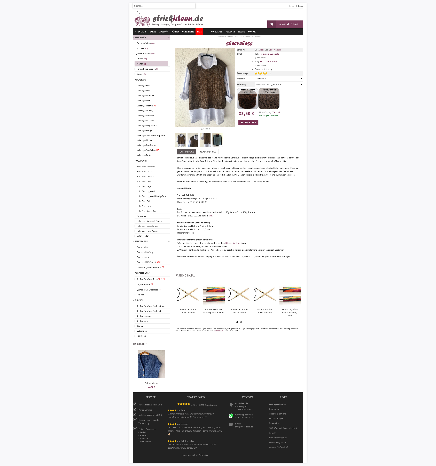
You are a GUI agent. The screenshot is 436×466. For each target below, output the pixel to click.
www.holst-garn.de (277, 442)
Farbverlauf (141, 241)
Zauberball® (142, 247)
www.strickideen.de (278, 437)
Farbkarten (141, 216)
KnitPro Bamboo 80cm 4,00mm (265, 311)
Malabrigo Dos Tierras (146, 145)
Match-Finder (143, 236)
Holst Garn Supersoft (146, 166)
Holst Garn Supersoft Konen (149, 221)
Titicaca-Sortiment (233, 243)
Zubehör (139, 300)
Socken (141, 74)
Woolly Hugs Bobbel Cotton (149, 267)
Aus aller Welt (142, 273)
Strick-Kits (140, 32)
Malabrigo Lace (143, 100)
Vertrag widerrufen (277, 404)
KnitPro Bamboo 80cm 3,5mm (188, 311)
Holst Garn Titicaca (145, 176)
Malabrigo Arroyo (144, 130)
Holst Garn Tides (144, 181)
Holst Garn (141, 161)
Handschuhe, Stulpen (147, 69)
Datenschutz (274, 423)
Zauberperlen (143, 257)
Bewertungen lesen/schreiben (195, 455)
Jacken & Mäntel (145, 53)
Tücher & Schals (145, 43)
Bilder (241, 32)
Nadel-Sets (141, 336)
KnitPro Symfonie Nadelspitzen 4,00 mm (290, 312)
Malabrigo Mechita (145, 106)
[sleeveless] (180, 140)
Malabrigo (140, 80)
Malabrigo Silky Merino (147, 125)
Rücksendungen (276, 418)
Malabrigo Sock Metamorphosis (151, 135)
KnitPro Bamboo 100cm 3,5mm (239, 311)
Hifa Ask (140, 295)
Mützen (142, 58)
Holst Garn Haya (144, 186)
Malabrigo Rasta (144, 155)
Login (291, 6)
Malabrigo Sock (143, 90)
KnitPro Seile (142, 321)
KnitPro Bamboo (144, 316)
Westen (141, 64)
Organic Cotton (143, 284)
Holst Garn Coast (144, 171)
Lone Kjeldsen (275, 50)
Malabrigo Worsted (145, 95)
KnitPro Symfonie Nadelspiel (149, 311)
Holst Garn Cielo (144, 201)
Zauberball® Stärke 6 (148, 262)
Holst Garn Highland (146, 191)
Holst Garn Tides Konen (147, 231)
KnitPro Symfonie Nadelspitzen (151, 306)
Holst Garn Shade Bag (146, 211)
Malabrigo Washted (145, 120)
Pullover (142, 48)
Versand (276, 112)
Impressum (274, 409)
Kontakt (252, 32)
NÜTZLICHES (216, 32)
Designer (230, 32)
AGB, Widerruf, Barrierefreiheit (283, 428)
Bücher (140, 326)
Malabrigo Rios (143, 85)
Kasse (300, 6)
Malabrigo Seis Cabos (148, 150)
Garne (153, 32)
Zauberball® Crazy (145, 252)
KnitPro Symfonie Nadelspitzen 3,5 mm (213, 311)
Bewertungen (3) (207, 151)
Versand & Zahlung (277, 414)
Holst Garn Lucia (144, 206)
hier (210, 216)
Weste (261, 50)
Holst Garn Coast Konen (147, 226)
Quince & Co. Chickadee (147, 290)
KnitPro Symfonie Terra (151, 279)
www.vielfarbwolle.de (279, 447)
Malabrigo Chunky (145, 111)
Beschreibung (187, 151)
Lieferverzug (218, 330)
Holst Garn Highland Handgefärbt (151, 196)
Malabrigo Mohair (145, 140)
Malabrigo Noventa (145, 115)
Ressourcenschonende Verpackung (148, 422)
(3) (270, 73)
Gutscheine (142, 331)
